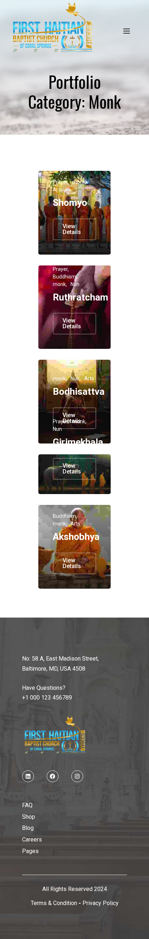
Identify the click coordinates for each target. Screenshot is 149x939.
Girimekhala (78, 442)
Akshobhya (76, 536)
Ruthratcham (80, 297)
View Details (72, 229)
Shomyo (70, 202)
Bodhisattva (79, 391)
